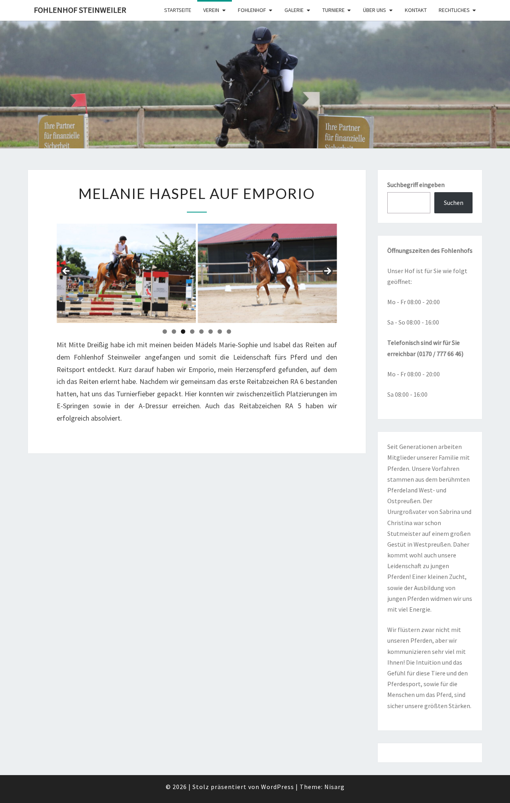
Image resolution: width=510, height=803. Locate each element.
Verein (211, 10)
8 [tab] (229, 331)
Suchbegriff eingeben (416, 185)
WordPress (277, 787)
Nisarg (334, 787)
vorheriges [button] (67, 272)
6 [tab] (210, 331)
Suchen (453, 203)
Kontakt (416, 10)
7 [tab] (220, 331)
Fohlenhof (252, 10)
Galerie (294, 10)
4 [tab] (192, 331)
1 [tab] (165, 331)
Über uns (374, 10)
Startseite (177, 10)
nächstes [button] (327, 272)
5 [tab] (201, 331)
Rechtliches (454, 10)
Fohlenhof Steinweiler (80, 10)
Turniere (333, 10)
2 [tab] (174, 331)
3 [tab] (183, 331)
